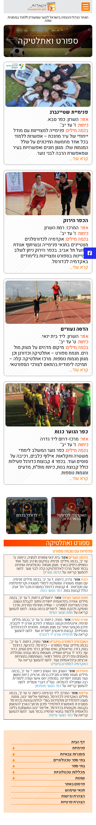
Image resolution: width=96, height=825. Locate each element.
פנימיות (78, 748)
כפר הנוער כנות (71, 432)
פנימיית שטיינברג (68, 112)
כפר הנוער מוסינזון (48, 686)
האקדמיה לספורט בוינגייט (69, 664)
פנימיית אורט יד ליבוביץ (56, 634)
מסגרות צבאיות (72, 754)
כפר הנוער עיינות (60, 715)
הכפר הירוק (75, 221)
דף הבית (78, 742)
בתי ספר (78, 766)
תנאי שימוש (75, 790)
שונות (80, 778)
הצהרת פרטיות (73, 802)
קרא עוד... (78, 158)
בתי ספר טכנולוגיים (69, 760)
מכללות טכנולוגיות (69, 772)
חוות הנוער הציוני (61, 612)
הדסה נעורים (74, 329)
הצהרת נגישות (73, 796)
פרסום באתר (75, 784)
